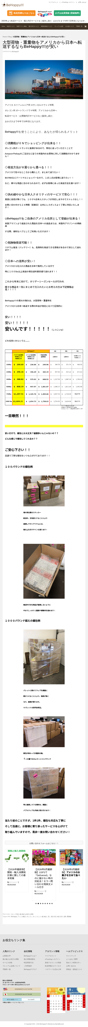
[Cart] (85, 26)
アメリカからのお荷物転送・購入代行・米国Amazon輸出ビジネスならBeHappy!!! (14, 3)
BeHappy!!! (11, 131)
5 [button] (45, 903)
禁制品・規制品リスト (74, 969)
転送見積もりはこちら (24, 13)
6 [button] (47, 903)
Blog (10, 37)
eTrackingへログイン (68, 2)
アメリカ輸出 (22, 916)
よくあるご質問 (71, 959)
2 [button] (38, 903)
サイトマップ (71, 956)
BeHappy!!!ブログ (30, 969)
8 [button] (52, 903)
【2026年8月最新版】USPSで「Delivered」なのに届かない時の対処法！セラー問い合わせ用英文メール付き (16, 878)
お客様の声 (7, 956)
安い (49, 916)
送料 (65, 916)
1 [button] (36, 903)
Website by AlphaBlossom (56, 1024)
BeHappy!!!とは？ (30, 956)
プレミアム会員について (11, 966)
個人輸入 (44, 916)
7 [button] (49, 903)
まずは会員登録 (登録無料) (67, 13)
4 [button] (42, 903)
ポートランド (37, 916)
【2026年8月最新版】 (43, 874)
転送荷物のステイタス (53, 966)
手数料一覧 (7, 969)
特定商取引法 (28, 962)
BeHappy (14, 916)
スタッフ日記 (15, 914)
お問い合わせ (82, 2)
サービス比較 (7, 962)
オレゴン (29, 916)
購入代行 (54, 916)
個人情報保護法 (29, 959)
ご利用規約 (28, 966)
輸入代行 (60, 916)
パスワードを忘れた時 (53, 969)
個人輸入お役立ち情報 (26, 914)
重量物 (69, 916)
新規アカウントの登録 (53, 962)
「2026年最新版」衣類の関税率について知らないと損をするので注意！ (71, 874)
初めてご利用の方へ (73, 962)
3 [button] (40, 903)
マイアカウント (53, 2)
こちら (22, 1002)
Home (5, 37)
